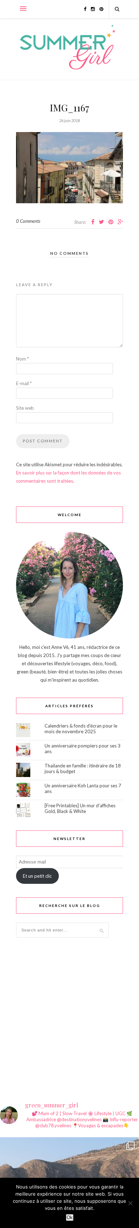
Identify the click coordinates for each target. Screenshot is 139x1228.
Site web (25, 408)
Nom (22, 359)
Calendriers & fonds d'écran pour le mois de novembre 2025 (81, 728)
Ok (70, 1217)
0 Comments (28, 221)
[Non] (130, 1203)
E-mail (24, 383)
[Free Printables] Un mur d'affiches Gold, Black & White (80, 808)
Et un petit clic (37, 876)
